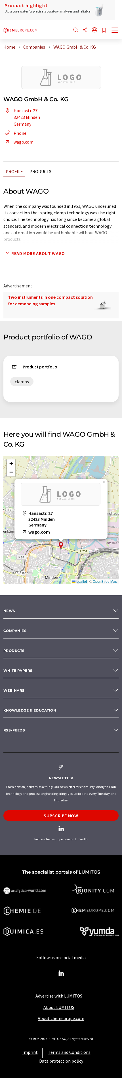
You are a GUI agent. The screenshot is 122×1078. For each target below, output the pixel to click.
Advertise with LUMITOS (58, 996)
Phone (20, 133)
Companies (14, 631)
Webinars (14, 690)
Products (40, 171)
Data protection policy (61, 1061)
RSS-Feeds (14, 730)
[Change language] (94, 30)
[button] (61, 545)
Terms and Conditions (69, 1052)
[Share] (85, 30)
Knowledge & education (29, 710)
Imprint (30, 1052)
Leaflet (81, 581)
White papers (18, 670)
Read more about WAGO (38, 253)
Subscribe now (61, 815)
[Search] (76, 30)
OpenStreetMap (105, 581)
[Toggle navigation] (115, 30)
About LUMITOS (58, 1007)
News (9, 611)
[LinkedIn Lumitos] (61, 973)
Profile (14, 171)
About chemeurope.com (61, 1018)
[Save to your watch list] (104, 30)
